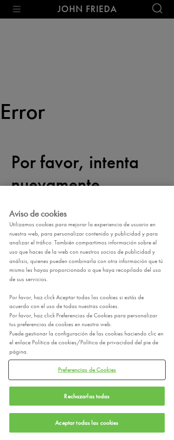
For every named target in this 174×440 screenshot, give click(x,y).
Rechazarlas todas (87, 396)
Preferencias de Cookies (87, 369)
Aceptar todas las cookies (86, 422)
